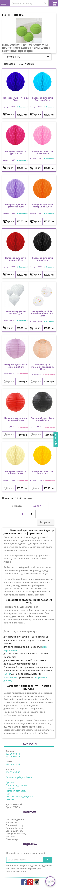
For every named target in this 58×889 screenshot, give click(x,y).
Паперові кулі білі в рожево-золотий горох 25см (42, 313)
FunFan (7, 673)
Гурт (8, 793)
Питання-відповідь (16, 790)
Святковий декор (14, 825)
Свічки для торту (14, 830)
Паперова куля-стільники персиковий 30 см (42, 367)
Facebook (24, 882)
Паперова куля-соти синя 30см (16, 99)
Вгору (45, 522)
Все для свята (12, 822)
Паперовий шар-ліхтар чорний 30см (42, 419)
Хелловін (10, 836)
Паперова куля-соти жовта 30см (42, 472)
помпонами (10, 677)
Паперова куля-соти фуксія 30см (15, 152)
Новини (10, 799)
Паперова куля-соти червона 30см (15, 259)
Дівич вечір (12, 839)
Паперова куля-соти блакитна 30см (42, 99)
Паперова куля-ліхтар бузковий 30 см (15, 366)
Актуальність (28, 56)
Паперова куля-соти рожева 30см (42, 152)
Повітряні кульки (15, 828)
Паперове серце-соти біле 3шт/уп (15, 312)
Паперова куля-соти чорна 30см (42, 259)
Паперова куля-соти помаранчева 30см (42, 206)
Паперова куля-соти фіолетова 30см (15, 206)
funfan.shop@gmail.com (19, 777)
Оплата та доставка (16, 785)
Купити (10, 114)
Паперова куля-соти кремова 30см (15, 472)
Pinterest (30, 882)
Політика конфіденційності (20, 796)
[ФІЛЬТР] (55, 444)
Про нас (10, 782)
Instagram (36, 882)
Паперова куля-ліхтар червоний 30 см (15, 419)
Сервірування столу (16, 833)
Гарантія (10, 788)
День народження (15, 819)
